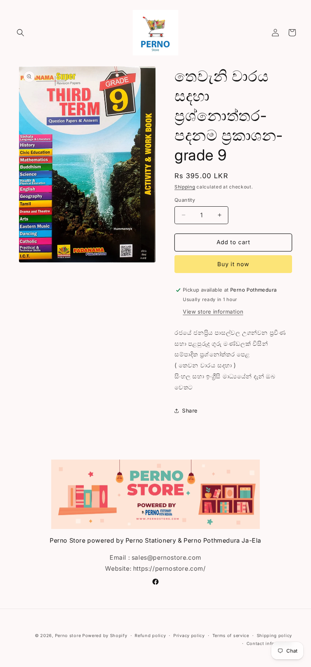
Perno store (68, 635)
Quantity (184, 200)
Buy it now (233, 264)
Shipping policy (274, 635)
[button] (20, 32)
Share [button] (190, 410)
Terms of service (230, 635)
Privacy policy (189, 635)
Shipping (184, 187)
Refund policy (150, 635)
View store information (213, 311)
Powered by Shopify (104, 635)
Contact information (269, 643)
